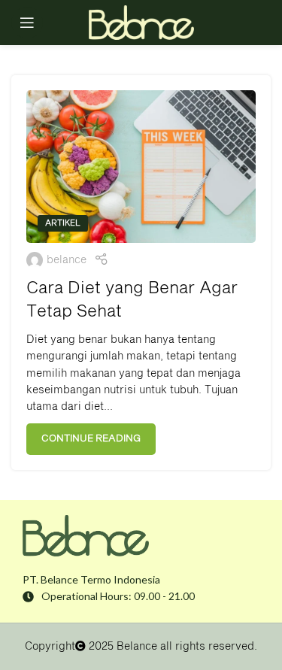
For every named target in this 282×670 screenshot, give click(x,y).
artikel (62, 223)
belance (66, 260)
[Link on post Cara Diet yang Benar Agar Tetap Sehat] (141, 166)
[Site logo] (141, 23)
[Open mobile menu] (27, 23)
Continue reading (91, 439)
